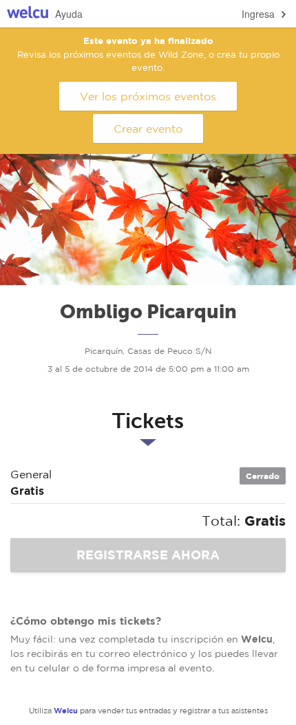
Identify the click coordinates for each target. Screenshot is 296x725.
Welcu (27, 14)
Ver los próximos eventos (148, 96)
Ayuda (69, 14)
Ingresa (258, 14)
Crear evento (148, 128)
